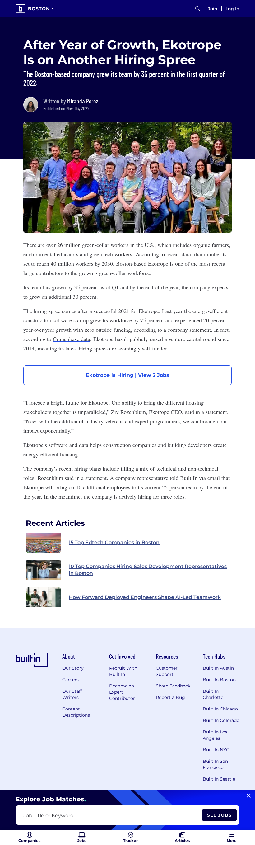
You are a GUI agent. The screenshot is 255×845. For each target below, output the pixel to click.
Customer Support (167, 671)
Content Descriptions (76, 712)
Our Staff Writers (72, 694)
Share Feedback (173, 686)
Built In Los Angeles (215, 735)
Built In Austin (218, 668)
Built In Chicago (220, 709)
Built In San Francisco (215, 764)
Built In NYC (216, 749)
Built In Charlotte (213, 694)
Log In (232, 9)
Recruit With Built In (123, 671)
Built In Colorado (221, 720)
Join (212, 9)
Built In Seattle (219, 779)
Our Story (73, 668)
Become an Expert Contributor (122, 692)
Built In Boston (219, 679)
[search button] (197, 8)
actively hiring (135, 496)
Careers (70, 679)
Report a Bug (170, 697)
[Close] (248, 795)
